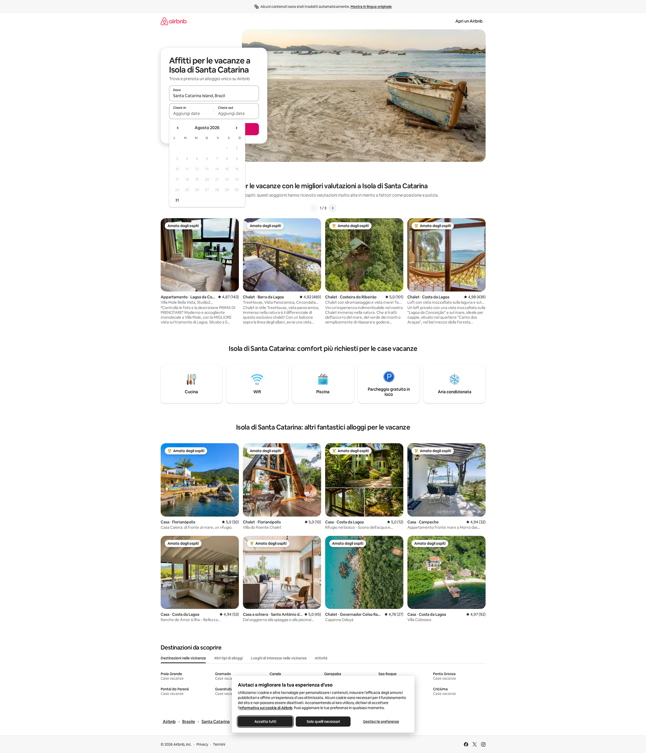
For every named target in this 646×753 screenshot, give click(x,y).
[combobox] (214, 96)
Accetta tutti (265, 721)
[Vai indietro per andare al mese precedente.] (177, 127)
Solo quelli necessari (323, 721)
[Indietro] (314, 208)
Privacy (202, 744)
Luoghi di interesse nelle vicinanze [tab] (279, 658)
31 (177, 200)
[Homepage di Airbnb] (174, 21)
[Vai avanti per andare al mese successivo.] (236, 127)
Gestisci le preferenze (381, 721)
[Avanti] (332, 208)
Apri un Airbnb (469, 21)
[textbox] (191, 113)
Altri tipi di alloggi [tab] (228, 658)
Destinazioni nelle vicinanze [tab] (183, 658)
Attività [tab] (321, 658)
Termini (219, 744)
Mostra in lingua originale (371, 6)
